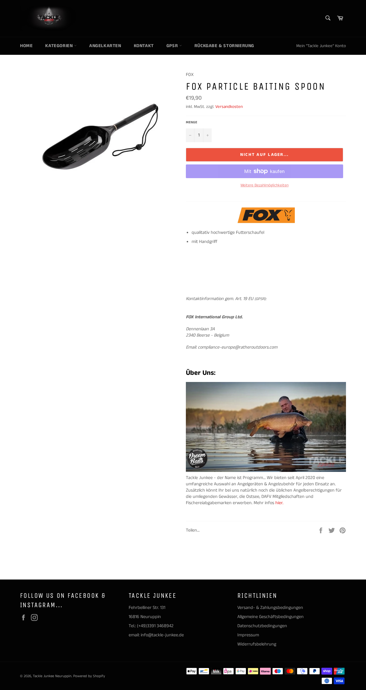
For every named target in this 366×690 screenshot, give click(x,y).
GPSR (172, 46)
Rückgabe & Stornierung (224, 46)
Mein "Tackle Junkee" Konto (321, 46)
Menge (191, 122)
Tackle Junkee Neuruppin (52, 676)
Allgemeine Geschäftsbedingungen (270, 616)
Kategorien (59, 46)
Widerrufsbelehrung (256, 644)
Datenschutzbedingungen (262, 626)
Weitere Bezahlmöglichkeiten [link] (264, 185)
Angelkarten (105, 46)
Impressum (248, 635)
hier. (280, 503)
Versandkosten (229, 107)
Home (26, 46)
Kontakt (144, 46)
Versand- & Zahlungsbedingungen (270, 607)
